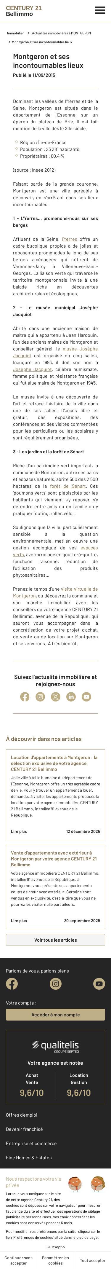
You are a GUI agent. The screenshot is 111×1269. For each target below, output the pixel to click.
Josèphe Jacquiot (32, 369)
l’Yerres (69, 239)
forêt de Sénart (68, 486)
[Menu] (100, 9)
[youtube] (99, 984)
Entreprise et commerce (31, 1143)
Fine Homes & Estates (29, 1157)
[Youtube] (86, 697)
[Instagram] (40, 697)
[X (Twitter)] (55, 697)
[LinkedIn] (71, 697)
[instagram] (56, 984)
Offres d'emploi (21, 1114)
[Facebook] (25, 697)
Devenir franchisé (24, 1129)
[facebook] (12, 984)
